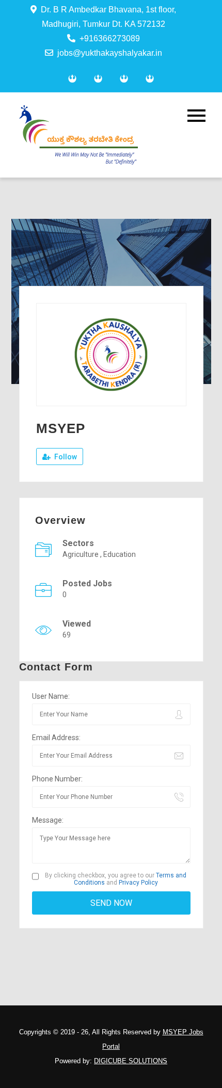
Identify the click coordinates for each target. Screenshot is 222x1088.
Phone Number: (57, 779)
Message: (48, 820)
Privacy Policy (138, 882)
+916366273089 (110, 38)
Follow (65, 457)
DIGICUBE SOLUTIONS (130, 1061)
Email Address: (56, 737)
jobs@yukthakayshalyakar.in (109, 53)
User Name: (51, 696)
